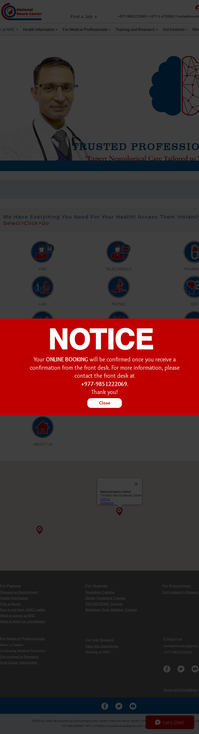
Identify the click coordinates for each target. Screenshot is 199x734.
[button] (104, 403)
